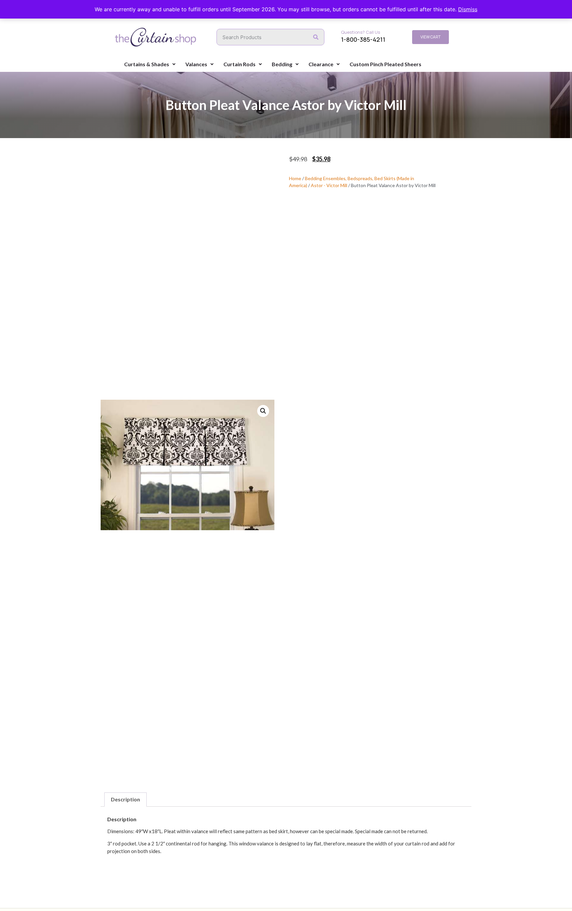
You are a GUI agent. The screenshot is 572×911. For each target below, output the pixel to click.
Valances (196, 64)
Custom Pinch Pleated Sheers (385, 64)
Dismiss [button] (467, 9)
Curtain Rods (239, 64)
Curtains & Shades (146, 64)
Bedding (282, 64)
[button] (263, 411)
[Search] (316, 37)
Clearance (321, 64)
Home (295, 178)
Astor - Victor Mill (329, 185)
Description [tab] (125, 799)
